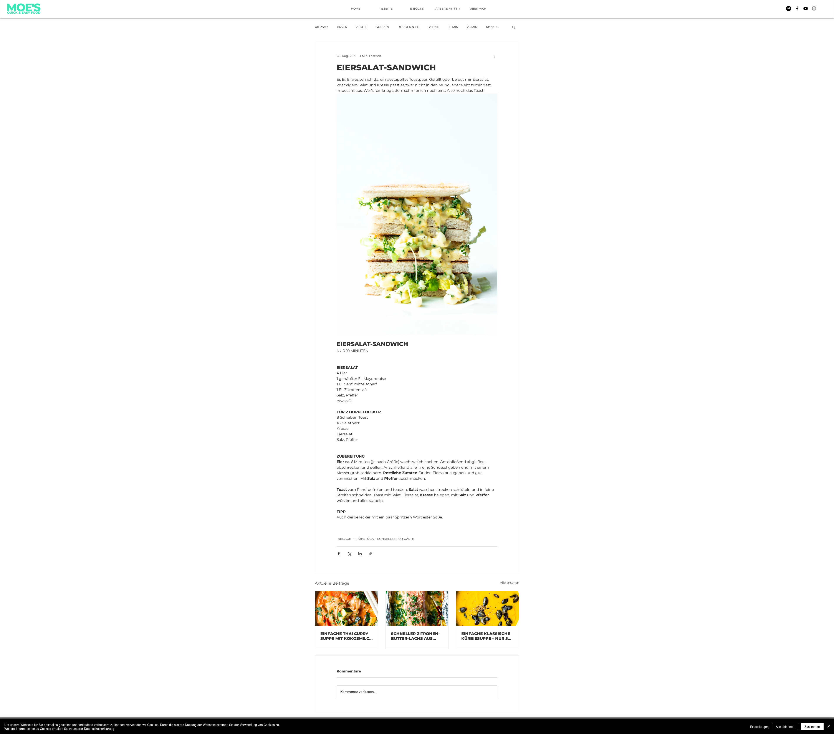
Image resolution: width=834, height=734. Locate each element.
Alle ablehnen (785, 726)
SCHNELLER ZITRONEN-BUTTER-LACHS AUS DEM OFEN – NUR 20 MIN (416, 636)
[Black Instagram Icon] (814, 8)
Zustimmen (812, 726)
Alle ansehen (509, 583)
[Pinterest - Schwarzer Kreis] (788, 8)
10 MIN (453, 27)
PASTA (342, 27)
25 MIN (472, 27)
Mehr (490, 27)
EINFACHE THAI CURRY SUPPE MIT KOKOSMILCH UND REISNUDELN (346, 636)
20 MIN (434, 27)
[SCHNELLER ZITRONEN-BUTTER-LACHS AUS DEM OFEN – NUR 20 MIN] (417, 608)
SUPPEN (382, 27)
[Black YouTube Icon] (805, 8)
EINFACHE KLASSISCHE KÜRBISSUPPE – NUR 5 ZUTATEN (485, 636)
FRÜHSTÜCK (364, 539)
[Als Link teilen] (371, 554)
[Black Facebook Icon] (797, 8)
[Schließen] (828, 727)
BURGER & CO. (409, 27)
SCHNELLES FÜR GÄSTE (395, 539)
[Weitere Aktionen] (494, 56)
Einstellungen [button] (759, 726)
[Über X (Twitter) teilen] (349, 554)
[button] (513, 27)
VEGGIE (361, 27)
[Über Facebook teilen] (339, 554)
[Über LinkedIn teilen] (360, 554)
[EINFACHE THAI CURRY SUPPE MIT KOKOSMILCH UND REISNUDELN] (346, 608)
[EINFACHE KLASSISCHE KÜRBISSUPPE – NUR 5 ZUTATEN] (487, 608)
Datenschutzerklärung (99, 728)
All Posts (321, 27)
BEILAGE (344, 539)
